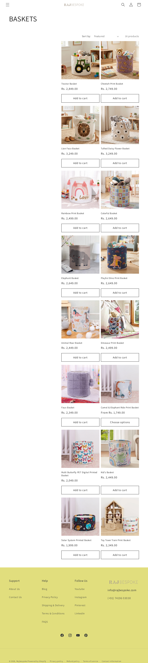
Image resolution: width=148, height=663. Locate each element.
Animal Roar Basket (71, 343)
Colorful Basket (109, 213)
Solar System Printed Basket (76, 540)
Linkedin (80, 613)
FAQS (45, 621)
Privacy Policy (50, 597)
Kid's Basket (107, 472)
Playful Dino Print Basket (114, 278)
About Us (14, 589)
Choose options (120, 422)
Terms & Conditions (53, 613)
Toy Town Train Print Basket (115, 540)
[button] (8, 5)
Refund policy (73, 661)
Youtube (79, 589)
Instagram (81, 597)
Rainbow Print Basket (72, 213)
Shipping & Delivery (53, 605)
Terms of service (90, 661)
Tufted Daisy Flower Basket (115, 148)
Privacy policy (56, 661)
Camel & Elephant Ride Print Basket (120, 407)
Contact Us (15, 597)
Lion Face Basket (70, 148)
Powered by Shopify (37, 661)
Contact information (111, 661)
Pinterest (80, 605)
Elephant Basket (70, 278)
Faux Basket (67, 407)
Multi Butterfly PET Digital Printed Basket (79, 474)
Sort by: (86, 36)
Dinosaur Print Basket (112, 343)
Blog (44, 589)
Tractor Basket (69, 83)
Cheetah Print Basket (112, 83)
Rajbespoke (21, 661)
